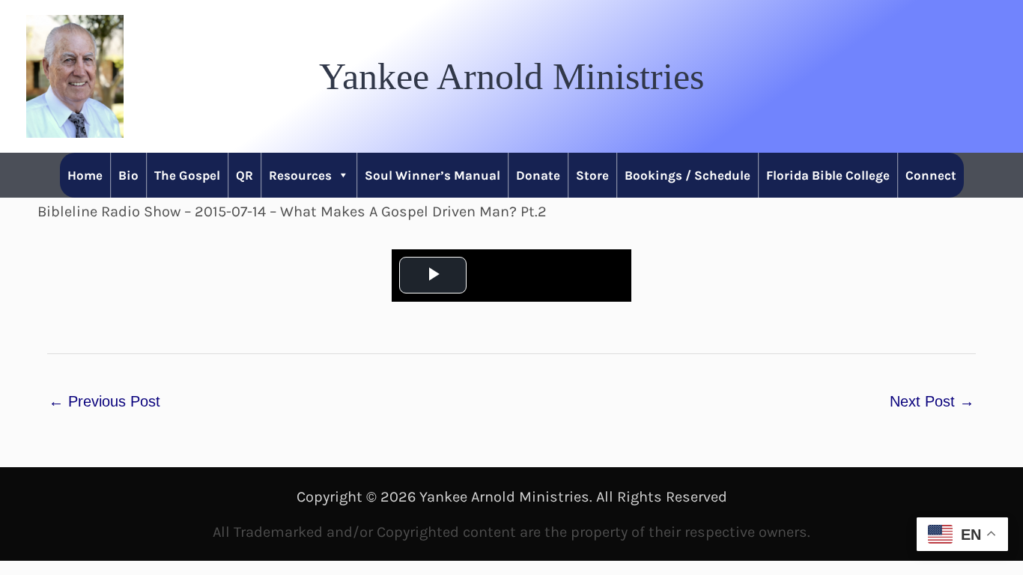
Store (592, 175)
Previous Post (104, 401)
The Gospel (187, 175)
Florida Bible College (828, 175)
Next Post (932, 401)
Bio (128, 175)
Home (85, 175)
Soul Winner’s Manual (432, 175)
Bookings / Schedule (687, 175)
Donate (538, 175)
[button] (511, 76)
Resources (300, 175)
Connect (930, 175)
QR (244, 175)
